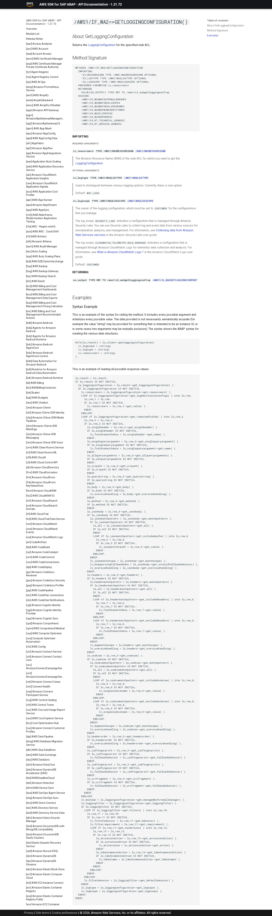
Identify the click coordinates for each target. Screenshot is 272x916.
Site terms (42, 913)
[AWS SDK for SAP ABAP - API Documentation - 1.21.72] (30, 4)
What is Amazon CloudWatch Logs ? (120, 252)
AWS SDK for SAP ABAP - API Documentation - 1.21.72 (43, 22)
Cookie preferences (65, 913)
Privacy (28, 913)
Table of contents (218, 20)
